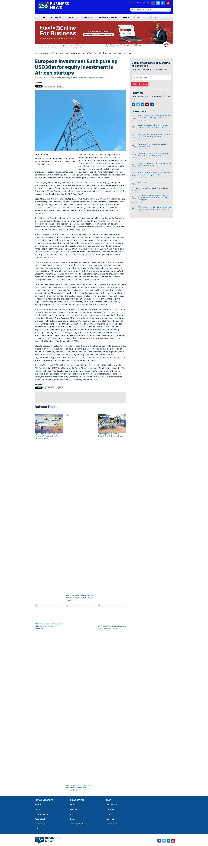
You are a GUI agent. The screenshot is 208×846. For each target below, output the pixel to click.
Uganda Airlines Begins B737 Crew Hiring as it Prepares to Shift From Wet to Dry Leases (47, 436)
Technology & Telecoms (79, 824)
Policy (72, 819)
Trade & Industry (112, 824)
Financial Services (41, 814)
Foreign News (76, 77)
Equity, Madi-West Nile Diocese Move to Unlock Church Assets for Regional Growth (80, 597)
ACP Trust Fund (42, 368)
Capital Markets (111, 804)
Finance (87, 17)
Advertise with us (134, 3)
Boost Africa (80, 368)
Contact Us (146, 3)
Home (43, 17)
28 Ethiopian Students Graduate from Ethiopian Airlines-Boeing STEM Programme (48, 626)
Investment (89, 77)
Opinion (152, 17)
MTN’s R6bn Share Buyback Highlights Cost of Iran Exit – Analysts (112, 627)
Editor (100, 77)
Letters (72, 814)
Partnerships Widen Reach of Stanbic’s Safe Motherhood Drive (110, 435)
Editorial (73, 804)
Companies (110, 809)
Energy (72, 17)
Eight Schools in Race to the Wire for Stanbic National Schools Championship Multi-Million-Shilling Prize (153, 197)
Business (56, 17)
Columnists (74, 809)
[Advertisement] (78, 397)
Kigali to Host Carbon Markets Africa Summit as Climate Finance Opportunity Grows (79, 788)
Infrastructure (132, 17)
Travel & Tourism (108, 17)
